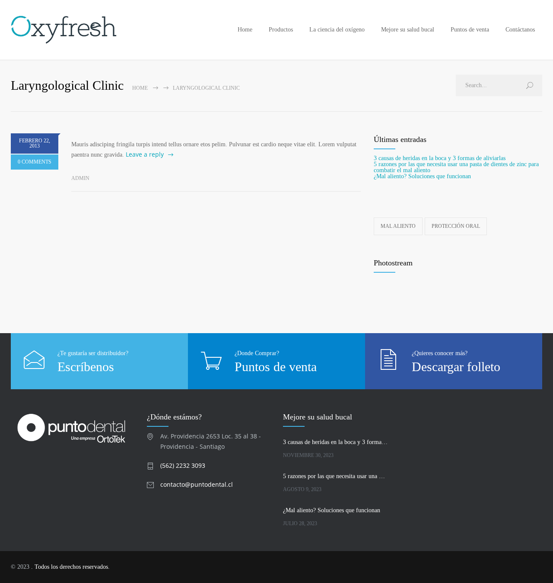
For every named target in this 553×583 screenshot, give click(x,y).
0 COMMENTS (34, 162)
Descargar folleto (456, 366)
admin (80, 178)
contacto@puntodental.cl (196, 484)
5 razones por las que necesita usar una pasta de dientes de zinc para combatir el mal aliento (456, 167)
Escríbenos (85, 366)
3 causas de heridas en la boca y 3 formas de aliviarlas (439, 158)
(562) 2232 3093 (182, 465)
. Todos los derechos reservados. (70, 567)
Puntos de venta (470, 29)
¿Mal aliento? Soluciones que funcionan (422, 176)
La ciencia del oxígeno (337, 29)
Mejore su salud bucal (407, 29)
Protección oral (456, 226)
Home (245, 29)
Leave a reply (145, 154)
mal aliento (398, 226)
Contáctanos (520, 29)
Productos (281, 29)
